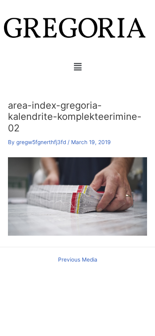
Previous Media (77, 260)
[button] (77, 66)
